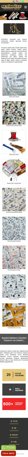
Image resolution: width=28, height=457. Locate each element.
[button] (11, 17)
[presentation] (3, 14)
